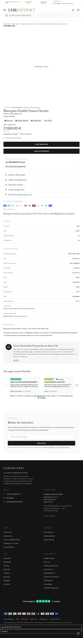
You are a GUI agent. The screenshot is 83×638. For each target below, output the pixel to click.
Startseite (6, 24)
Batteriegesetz (43, 619)
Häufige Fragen (49, 558)
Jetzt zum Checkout (41, 151)
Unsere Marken (8, 547)
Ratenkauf (6, 569)
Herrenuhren (7, 532)
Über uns (47, 562)
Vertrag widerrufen (55, 619)
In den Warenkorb (41, 144)
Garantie (6, 584)
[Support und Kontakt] (78, 633)
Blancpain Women (28, 24)
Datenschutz (24, 619)
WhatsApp (10, 498)
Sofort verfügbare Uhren (11, 540)
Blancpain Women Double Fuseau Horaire (51, 24)
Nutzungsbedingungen (64, 447)
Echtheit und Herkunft (51, 577)
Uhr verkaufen (48, 532)
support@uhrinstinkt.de (14, 502)
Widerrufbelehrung (8, 619)
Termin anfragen (49, 516)
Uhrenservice (48, 569)
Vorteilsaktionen (49, 573)
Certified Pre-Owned (10, 543)
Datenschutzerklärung (49, 447)
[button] (78, 10)
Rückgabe (6, 580)
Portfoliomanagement (51, 588)
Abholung (6, 577)
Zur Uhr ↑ (16, 360)
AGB (17, 619)
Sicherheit (6, 558)
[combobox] (41, 15)
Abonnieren (41, 443)
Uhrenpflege (48, 584)
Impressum (33, 619)
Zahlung (6, 566)
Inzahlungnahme (49, 536)
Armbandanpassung (51, 566)
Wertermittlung (49, 540)
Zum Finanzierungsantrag (15, 166)
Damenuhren (7, 536)
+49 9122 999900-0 (13, 494)
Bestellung (7, 562)
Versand (6, 573)
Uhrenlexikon (48, 580)
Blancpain (16, 24)
